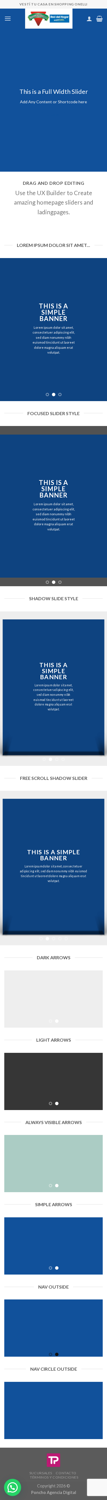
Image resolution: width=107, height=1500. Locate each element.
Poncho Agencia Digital (53, 1492)
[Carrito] (99, 18)
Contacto (66, 1473)
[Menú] (7, 18)
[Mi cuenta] (89, 18)
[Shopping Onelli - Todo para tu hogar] (48, 19)
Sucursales (40, 1473)
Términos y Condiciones (54, 1477)
